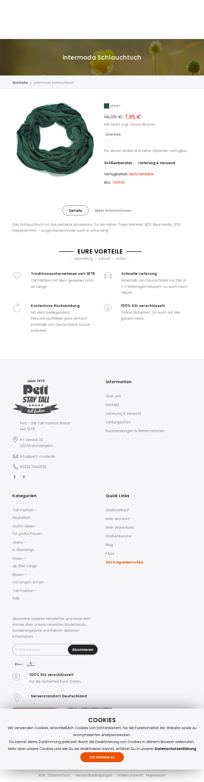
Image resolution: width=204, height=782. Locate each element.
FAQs (110, 553)
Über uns (113, 396)
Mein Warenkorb (120, 527)
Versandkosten (142, 124)
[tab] (75, 210)
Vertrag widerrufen (124, 562)
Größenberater (118, 162)
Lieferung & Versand (156, 162)
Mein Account (118, 518)
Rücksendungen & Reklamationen (135, 430)
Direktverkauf (117, 510)
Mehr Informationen (113, 210)
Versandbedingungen (93, 775)
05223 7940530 (33, 466)
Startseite (20, 82)
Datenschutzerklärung (175, 748)
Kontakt (112, 404)
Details (75, 210)
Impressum (156, 775)
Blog (109, 544)
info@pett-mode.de (37, 456)
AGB (41, 775)
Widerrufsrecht (130, 775)
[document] (102, 739)
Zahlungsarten (118, 422)
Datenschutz (59, 775)
